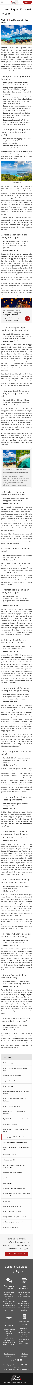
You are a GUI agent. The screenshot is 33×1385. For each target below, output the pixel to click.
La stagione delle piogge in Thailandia (14, 1217)
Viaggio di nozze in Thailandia (12, 1211)
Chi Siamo (25, 1354)
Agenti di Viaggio (9, 1354)
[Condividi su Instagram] (21, 1360)
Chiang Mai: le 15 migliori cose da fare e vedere (15, 1131)
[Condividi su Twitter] (18, 1360)
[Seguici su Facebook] (16, 1360)
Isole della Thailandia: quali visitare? (14, 1188)
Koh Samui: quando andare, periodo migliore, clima (14, 1166)
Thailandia (5, 20)
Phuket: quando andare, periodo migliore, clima (16, 1148)
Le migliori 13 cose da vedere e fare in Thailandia (14, 1113)
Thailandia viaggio (8, 1063)
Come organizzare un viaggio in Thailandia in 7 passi (16, 1092)
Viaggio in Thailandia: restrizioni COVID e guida (15, 1069)
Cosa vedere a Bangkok (10, 1124)
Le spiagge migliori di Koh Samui (13, 1173)
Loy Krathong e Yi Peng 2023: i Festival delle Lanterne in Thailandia (16, 1195)
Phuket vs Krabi (7, 1183)
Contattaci (27, 2)
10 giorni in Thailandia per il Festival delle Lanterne (12, 315)
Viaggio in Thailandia (9, 1081)
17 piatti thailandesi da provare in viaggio (16, 1119)
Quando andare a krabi (10, 1178)
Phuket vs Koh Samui (9, 1155)
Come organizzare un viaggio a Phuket (15, 1142)
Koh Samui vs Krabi (9, 1160)
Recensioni (8, 1357)
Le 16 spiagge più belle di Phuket (13, 1137)
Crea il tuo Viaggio (16, 1253)
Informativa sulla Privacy (12, 1382)
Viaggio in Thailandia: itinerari (12, 1106)
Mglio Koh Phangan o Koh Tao (12, 1206)
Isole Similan (7, 1201)
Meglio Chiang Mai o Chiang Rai (13, 1222)
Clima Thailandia (8, 1086)
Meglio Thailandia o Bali (10, 1227)
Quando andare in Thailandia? (12, 1075)
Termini (23, 1382)
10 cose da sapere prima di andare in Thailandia (14, 1100)
